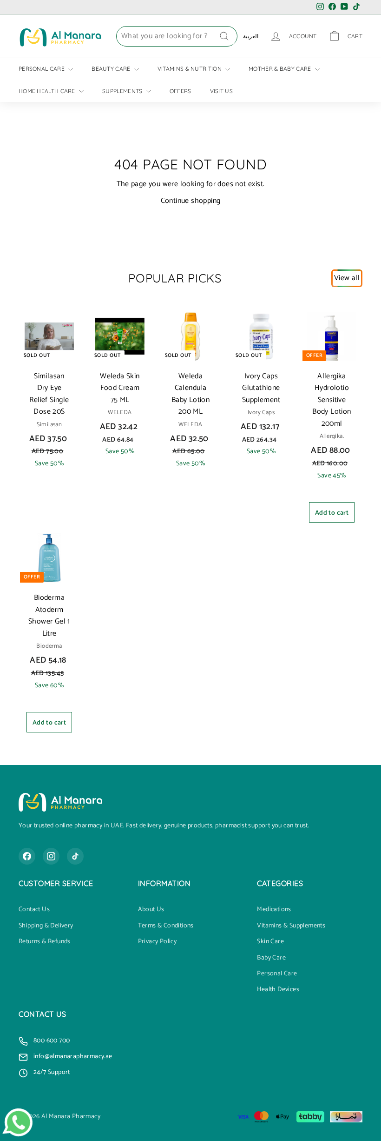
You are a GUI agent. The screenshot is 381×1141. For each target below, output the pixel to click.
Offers (180, 90)
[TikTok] (75, 856)
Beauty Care (112, 68)
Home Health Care (48, 90)
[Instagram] (51, 856)
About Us (151, 910)
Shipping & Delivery (46, 926)
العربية (250, 36)
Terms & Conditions (166, 926)
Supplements (123, 90)
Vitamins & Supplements (291, 926)
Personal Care (42, 68)
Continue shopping (191, 201)
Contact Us (34, 910)
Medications (274, 910)
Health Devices (278, 990)
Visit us (221, 90)
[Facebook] (27, 856)
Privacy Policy (157, 942)
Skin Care (270, 942)
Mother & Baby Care (281, 68)
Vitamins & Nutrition (190, 68)
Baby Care (271, 958)
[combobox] (176, 36)
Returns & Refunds (45, 942)
